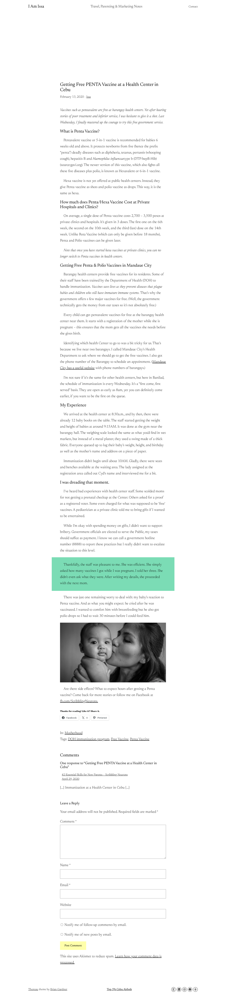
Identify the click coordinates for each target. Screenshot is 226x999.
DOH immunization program (88, 739)
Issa (88, 97)
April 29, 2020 (70, 779)
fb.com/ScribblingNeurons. (79, 701)
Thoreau (33, 989)
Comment (68, 821)
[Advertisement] (113, 41)
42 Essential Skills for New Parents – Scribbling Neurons (95, 774)
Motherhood (73, 733)
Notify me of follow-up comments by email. (95, 925)
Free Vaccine (120, 739)
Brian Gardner (58, 989)
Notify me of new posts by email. (88, 934)
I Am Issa (36, 6)
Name (65, 865)
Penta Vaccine (139, 739)
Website (65, 905)
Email (65, 885)
